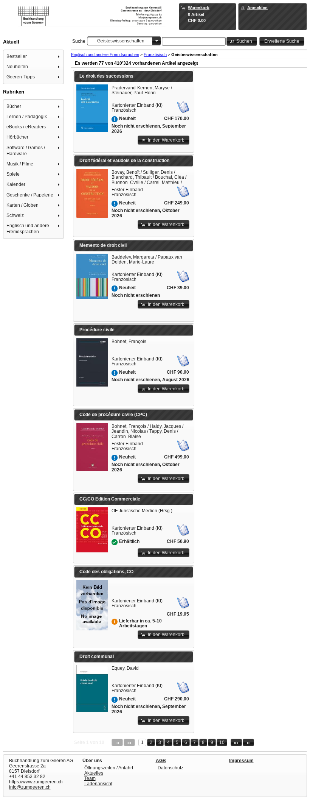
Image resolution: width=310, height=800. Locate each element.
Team (90, 778)
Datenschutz (170, 767)
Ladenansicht (98, 783)
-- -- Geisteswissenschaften (116, 41)
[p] (236, 742)
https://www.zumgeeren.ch (36, 781)
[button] (241, 41)
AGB (161, 760)
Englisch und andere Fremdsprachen (105, 54)
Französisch (155, 54)
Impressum (241, 760)
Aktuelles (93, 773)
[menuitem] (33, 56)
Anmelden (257, 7)
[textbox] (193, 41)
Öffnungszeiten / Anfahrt (108, 767)
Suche (78, 41)
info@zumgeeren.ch (30, 787)
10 (222, 742)
